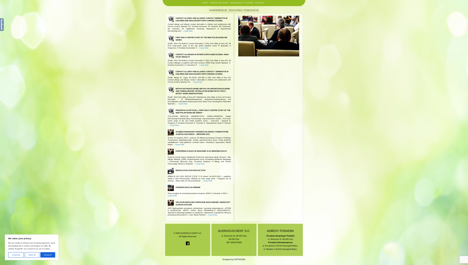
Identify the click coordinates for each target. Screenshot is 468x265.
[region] (31, 247)
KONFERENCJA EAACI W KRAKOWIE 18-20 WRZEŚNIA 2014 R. (201, 151)
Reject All (32, 255)
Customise (16, 255)
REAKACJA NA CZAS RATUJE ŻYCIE (190, 170)
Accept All (47, 255)
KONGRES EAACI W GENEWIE (188, 187)
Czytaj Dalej (188, 31)
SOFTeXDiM (239, 259)
